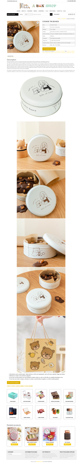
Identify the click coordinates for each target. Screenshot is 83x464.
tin (70, 52)
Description (10, 56)
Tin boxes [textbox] (15, 454)
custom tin (69, 51)
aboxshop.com (39, 461)
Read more (15, 444)
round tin (59, 52)
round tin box (63, 52)
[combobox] (15, 454)
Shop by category (11, 14)
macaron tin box (53, 52)
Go (51, 14)
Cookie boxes (57, 51)
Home (59, 18)
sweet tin (68, 52)
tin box (73, 52)
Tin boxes (63, 18)
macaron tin (47, 52)
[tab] (11, 56)
